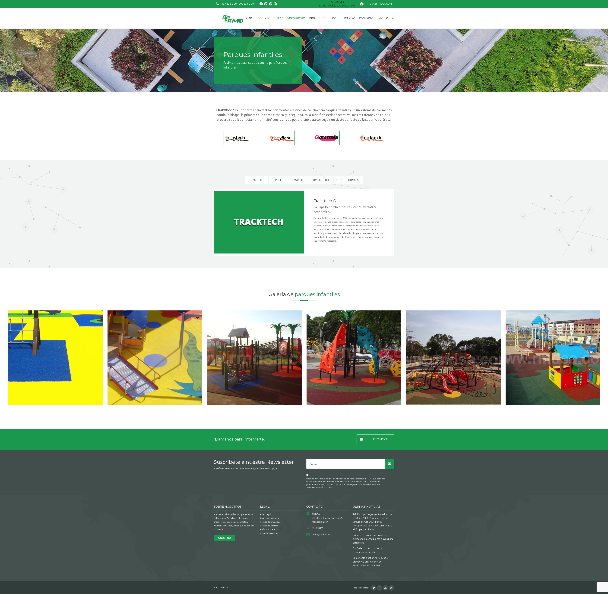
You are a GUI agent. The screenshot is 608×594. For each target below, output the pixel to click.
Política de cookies (269, 525)
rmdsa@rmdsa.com (379, 3)
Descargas (348, 18)
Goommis (352, 180)
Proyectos (317, 18)
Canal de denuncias (269, 533)
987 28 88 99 (380, 439)
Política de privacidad (270, 521)
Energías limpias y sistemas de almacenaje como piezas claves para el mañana (373, 539)
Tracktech (257, 180)
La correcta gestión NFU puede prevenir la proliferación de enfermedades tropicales (370, 561)
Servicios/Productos (290, 18)
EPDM (277, 180)
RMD (249, 18)
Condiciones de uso (269, 518)
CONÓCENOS (224, 538)
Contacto (366, 18)
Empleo (382, 18)
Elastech (297, 180)
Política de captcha (269, 529)
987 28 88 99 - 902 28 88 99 (238, 3)
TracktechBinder (325, 180)
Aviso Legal (265, 514)
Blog (332, 18)
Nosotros (263, 18)
